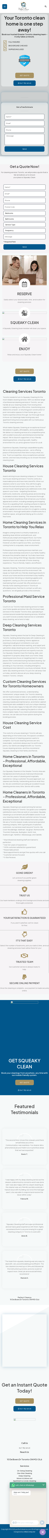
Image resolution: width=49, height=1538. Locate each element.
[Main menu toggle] (4, 6)
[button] (46, 6)
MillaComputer (29, 1532)
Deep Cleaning (24, 1476)
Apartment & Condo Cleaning (24, 1481)
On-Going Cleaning (24, 1471)
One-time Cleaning (24, 1473)
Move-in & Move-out (24, 1478)
